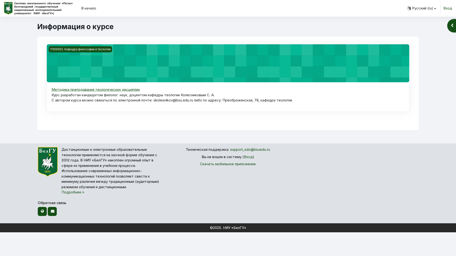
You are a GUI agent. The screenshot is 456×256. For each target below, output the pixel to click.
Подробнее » (73, 192)
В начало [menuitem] (88, 8)
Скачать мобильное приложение (228, 164)
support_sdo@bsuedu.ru (250, 149)
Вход (447, 8)
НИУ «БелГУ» (234, 227)
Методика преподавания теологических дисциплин (96, 89)
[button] (421, 8)
